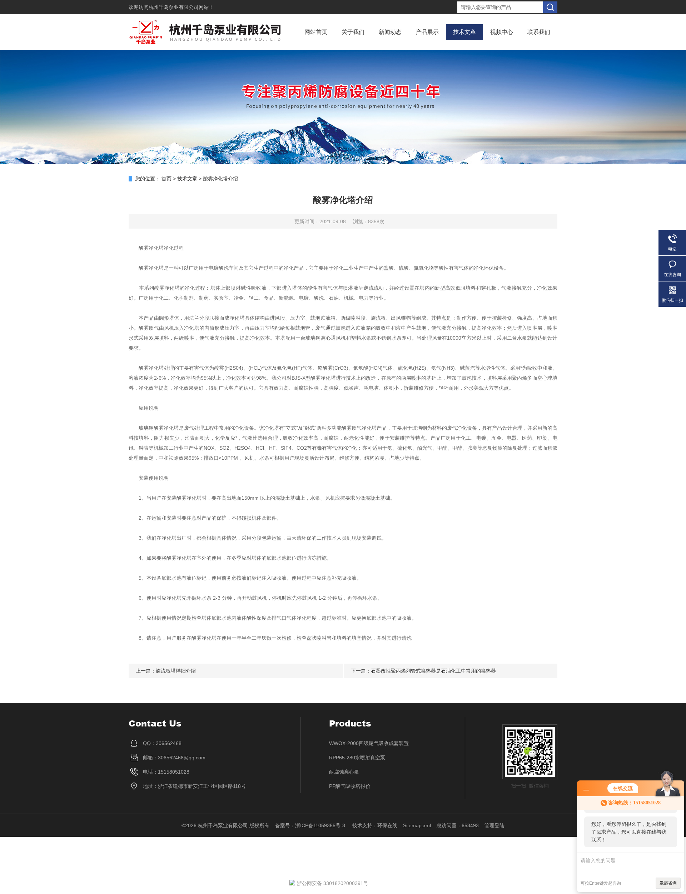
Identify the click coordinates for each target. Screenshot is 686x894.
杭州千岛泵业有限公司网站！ (181, 7)
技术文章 (464, 32)
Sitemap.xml (417, 825)
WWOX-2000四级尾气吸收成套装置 (369, 743)
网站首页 (315, 32)
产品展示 (427, 32)
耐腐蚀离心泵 (344, 772)
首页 (166, 178)
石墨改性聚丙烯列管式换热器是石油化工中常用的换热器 (433, 671)
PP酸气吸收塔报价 (350, 786)
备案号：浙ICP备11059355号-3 (311, 825)
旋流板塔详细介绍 (176, 671)
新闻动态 (390, 32)
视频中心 (501, 32)
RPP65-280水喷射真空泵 (357, 757)
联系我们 (538, 32)
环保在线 (387, 825)
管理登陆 (494, 825)
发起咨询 (668, 882)
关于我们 (353, 32)
